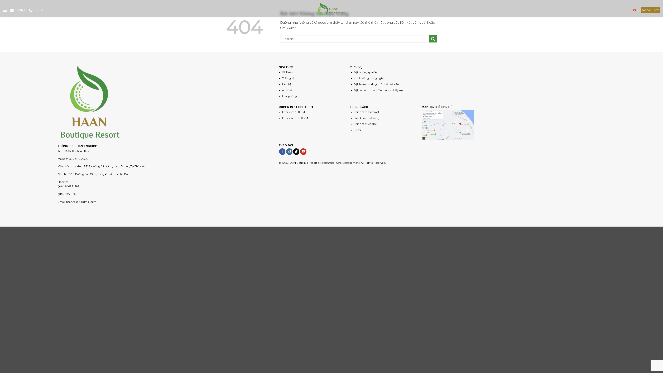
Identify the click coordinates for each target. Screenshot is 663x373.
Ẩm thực (287, 90)
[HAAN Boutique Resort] (331, 8)
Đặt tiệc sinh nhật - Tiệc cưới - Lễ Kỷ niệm (380, 90)
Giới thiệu (21, 10)
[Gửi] (433, 39)
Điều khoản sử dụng (366, 118)
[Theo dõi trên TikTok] (296, 151)
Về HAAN (288, 72)
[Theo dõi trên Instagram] (289, 151)
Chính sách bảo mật (366, 112)
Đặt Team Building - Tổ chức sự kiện (376, 84)
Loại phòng (289, 96)
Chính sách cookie (365, 124)
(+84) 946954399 (68, 186)
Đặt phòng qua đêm (366, 72)
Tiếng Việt (635, 10)
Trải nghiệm (289, 78)
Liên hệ (38, 10)
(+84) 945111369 (68, 194)
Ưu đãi (357, 130)
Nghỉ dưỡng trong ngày (369, 78)
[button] (5, 10)
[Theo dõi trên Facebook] (282, 151)
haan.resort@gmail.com (81, 201)
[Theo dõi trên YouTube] (303, 151)
